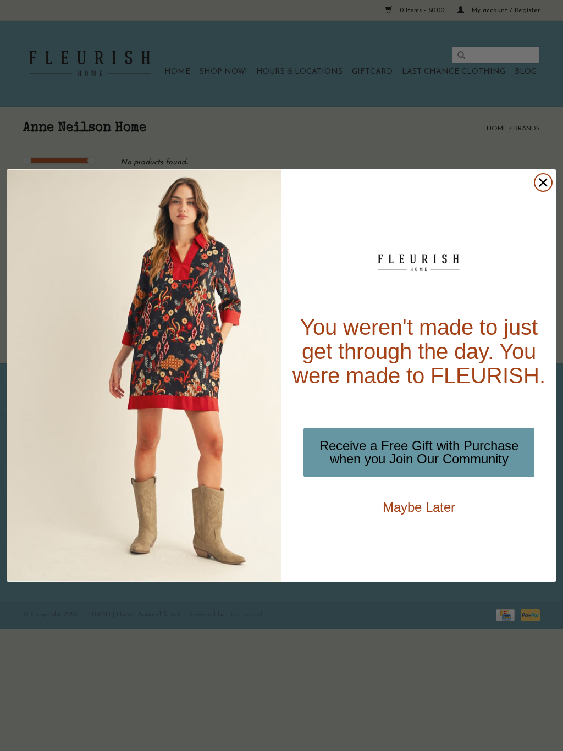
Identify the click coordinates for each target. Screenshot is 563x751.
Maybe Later (419, 507)
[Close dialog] (543, 182)
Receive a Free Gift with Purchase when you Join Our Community (418, 452)
